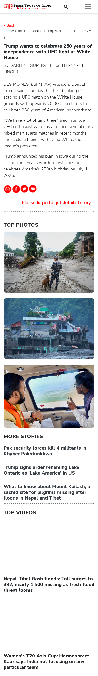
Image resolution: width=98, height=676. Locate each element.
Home (9, 31)
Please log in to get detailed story (56, 202)
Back (10, 25)
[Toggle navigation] (88, 6)
